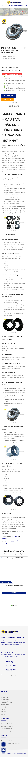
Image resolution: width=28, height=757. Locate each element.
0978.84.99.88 (15, 536)
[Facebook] (6, 70)
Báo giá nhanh (9, 95)
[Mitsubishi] (14, 605)
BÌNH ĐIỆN (4, 707)
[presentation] (2, 612)
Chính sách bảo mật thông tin (8, 731)
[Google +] (16, 70)
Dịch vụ (3, 714)
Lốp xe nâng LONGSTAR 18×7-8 (14, 585)
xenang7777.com (11, 542)
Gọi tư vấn (7, 99)
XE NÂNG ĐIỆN (5, 704)
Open (2, 5)
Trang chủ (4, 11)
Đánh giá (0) (14, 106)
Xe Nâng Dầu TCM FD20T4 (26, 48)
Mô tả (14, 102)
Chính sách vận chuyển (7, 726)
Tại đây (16, 540)
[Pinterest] (12, 70)
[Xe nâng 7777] (14, 2)
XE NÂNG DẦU (5, 699)
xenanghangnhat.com (8, 543)
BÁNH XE (10, 67)
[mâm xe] (14, 31)
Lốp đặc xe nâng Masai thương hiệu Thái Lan (23, 48)
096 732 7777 (22, 5)
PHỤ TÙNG (13, 11)
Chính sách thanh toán (6, 723)
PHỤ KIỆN (3, 711)
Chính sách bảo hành (6, 728)
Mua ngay (14, 592)
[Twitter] (9, 70)
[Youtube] (4, 741)
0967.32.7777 (5, 538)
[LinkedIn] (19, 70)
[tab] (14, 102)
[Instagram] (9, 741)
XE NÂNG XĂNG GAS (6, 702)
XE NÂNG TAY (4, 697)
